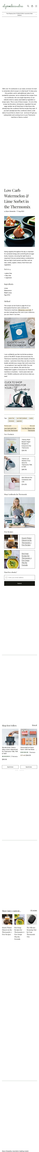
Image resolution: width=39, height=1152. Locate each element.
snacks (31, 416)
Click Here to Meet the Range (25, 13)
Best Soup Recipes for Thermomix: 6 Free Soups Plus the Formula (27, 557)
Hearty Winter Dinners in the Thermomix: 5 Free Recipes (27, 539)
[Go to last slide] (3, 14)
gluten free (11, 416)
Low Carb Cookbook (22, 416)
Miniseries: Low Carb (24, 308)
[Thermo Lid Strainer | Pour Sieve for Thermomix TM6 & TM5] (12, 463)
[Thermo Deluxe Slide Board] (27, 735)
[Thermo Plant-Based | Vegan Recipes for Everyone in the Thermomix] (12, 444)
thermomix (11, 419)
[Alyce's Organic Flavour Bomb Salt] (8, 735)
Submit (19, 582)
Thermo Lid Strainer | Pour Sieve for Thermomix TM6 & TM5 (27, 461)
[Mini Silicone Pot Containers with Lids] (12, 481)
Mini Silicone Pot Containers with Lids (27, 478)
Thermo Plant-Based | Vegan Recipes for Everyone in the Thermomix (26, 442)
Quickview (8, 765)
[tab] (17, 768)
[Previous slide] (3, 748)
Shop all (34, 723)
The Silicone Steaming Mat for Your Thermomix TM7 (31, 930)
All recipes (33, 908)
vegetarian (19, 419)
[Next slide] (36, 14)
